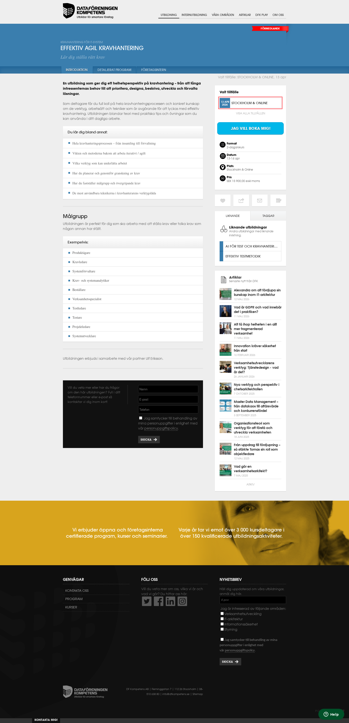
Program (74, 599)
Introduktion (77, 70)
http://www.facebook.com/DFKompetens (158, 601)
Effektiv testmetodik (243, 256)
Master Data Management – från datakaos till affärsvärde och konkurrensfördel (256, 406)
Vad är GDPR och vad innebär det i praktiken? (257, 309)
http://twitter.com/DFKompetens (146, 601)
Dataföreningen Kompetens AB (90, 11)
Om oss (278, 15)
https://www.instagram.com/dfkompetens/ (182, 601)
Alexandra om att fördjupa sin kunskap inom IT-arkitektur (257, 292)
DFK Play (261, 15)
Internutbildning (194, 15)
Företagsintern (153, 70)
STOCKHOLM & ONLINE (249, 103)
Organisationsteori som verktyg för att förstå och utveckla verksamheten (253, 427)
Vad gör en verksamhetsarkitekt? (250, 468)
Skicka (146, 440)
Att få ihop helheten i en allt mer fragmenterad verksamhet (255, 329)
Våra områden (223, 15)
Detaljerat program (114, 70)
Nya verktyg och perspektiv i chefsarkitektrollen (256, 386)
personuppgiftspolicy (161, 428)
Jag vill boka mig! (250, 128)
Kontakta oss (77, 590)
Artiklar (245, 15)
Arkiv (250, 484)
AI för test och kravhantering (252, 246)
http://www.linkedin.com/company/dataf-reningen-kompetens (170, 601)
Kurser (71, 607)
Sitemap (198, 694)
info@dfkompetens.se (175, 694)
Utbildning (169, 15)
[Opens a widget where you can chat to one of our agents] (331, 715)
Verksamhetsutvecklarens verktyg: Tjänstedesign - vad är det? (256, 367)
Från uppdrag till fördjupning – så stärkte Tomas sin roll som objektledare (257, 449)
